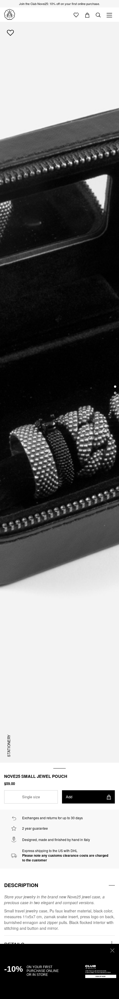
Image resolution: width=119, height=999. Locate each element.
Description (21, 885)
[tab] (59, 885)
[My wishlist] (76, 14)
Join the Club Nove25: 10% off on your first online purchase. (59, 3)
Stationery (8, 746)
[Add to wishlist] (10, 32)
